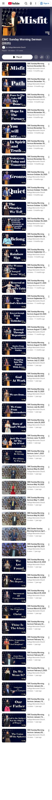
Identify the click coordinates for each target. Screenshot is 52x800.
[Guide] (3, 3)
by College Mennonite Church (16, 47)
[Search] (26, 3)
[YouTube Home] (13, 3)
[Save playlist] (36, 57)
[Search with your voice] (30, 3)
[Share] (41, 57)
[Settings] (35, 3)
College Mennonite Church (36, 68)
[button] (26, 22)
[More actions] (47, 57)
